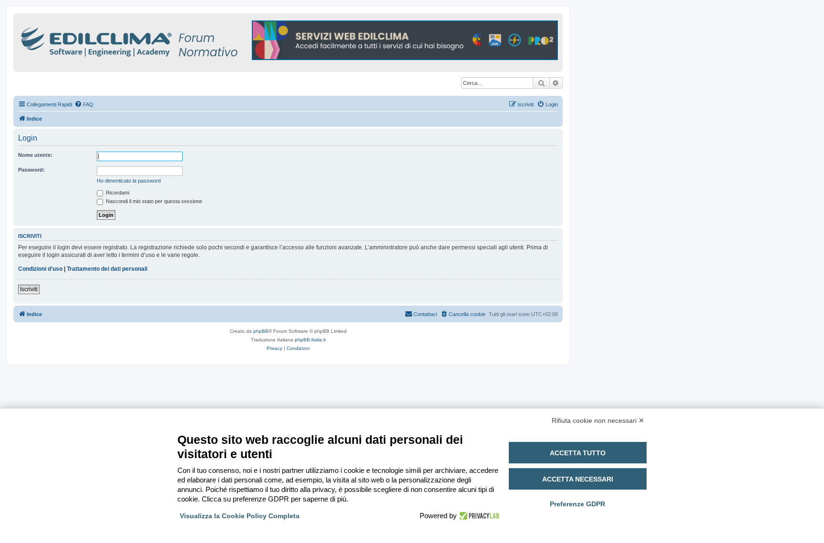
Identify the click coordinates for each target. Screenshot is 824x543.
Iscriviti (29, 289)
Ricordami (116, 192)
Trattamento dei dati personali (107, 269)
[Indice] (171, 40)
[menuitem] (83, 104)
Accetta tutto (578, 453)
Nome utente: (35, 155)
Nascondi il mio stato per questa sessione (153, 201)
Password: (31, 170)
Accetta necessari (577, 479)
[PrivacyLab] (478, 516)
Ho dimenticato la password (129, 181)
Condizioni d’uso (40, 269)
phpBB (260, 331)
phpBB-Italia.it (310, 339)
